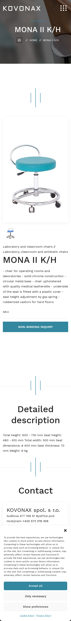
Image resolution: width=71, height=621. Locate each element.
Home (33, 40)
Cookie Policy (27, 615)
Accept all (36, 586)
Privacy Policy (43, 615)
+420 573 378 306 (35, 521)
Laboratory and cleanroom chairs (28, 246)
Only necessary (35, 596)
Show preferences (35, 606)
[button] (65, 530)
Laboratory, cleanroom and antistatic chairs (35, 252)
